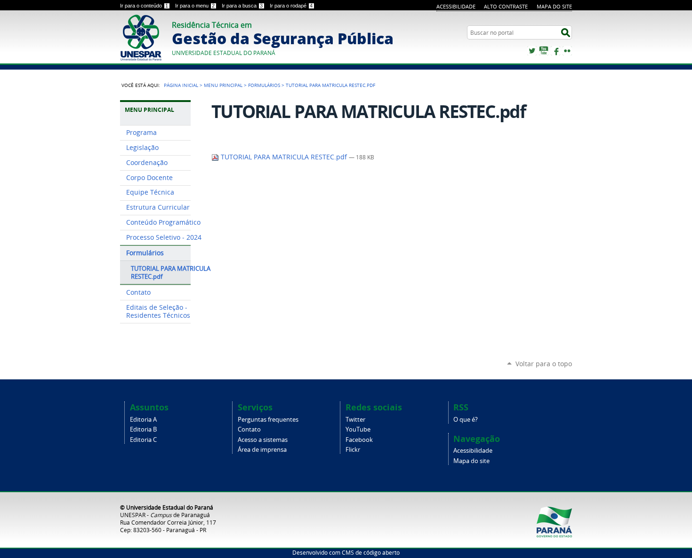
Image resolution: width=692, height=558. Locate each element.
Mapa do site (554, 6)
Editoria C (143, 440)
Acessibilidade (455, 6)
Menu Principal (223, 85)
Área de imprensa (262, 450)
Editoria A (143, 420)
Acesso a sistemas (263, 440)
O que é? (465, 420)
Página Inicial (181, 85)
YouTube (543, 50)
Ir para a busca (242, 5)
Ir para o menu (195, 5)
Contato (249, 429)
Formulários (264, 85)
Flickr (567, 50)
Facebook (555, 50)
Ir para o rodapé (291, 5)
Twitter (532, 50)
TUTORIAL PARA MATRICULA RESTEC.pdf (284, 157)
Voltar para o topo (543, 363)
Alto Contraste (506, 6)
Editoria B (143, 429)
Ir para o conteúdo (144, 5)
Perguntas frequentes (268, 420)
